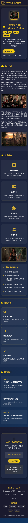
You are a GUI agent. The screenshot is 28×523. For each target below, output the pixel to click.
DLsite (5, 506)
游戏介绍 (7, 494)
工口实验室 (17, 510)
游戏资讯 (21, 494)
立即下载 (9, 51)
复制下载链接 (15, 461)
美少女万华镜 (21, 506)
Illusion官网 (12, 506)
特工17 (10, 510)
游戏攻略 (14, 494)
